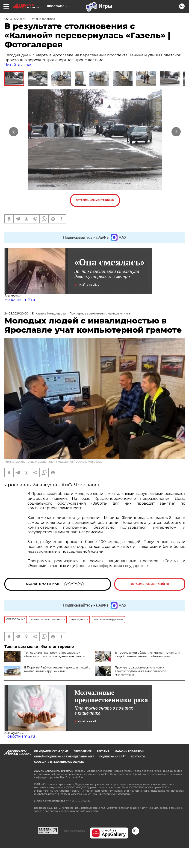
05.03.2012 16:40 (15, 19)
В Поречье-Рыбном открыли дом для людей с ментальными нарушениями (57, 669)
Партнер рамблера (74, 831)
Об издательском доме (51, 751)
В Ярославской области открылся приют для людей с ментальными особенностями (147, 654)
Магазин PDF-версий (129, 751)
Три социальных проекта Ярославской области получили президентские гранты (54, 654)
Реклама (103, 751)
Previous (14, 132)
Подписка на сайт (112, 756)
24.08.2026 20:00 (16, 313)
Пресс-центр (83, 751)
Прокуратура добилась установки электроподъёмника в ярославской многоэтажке (140, 671)
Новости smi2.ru (19, 299)
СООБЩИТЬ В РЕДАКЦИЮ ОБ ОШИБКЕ (59, 761)
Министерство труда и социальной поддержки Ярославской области (55, 461)
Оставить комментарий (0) (95, 200)
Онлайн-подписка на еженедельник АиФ (64, 756)
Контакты (138, 756)
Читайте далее (18, 64)
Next (176, 132)
